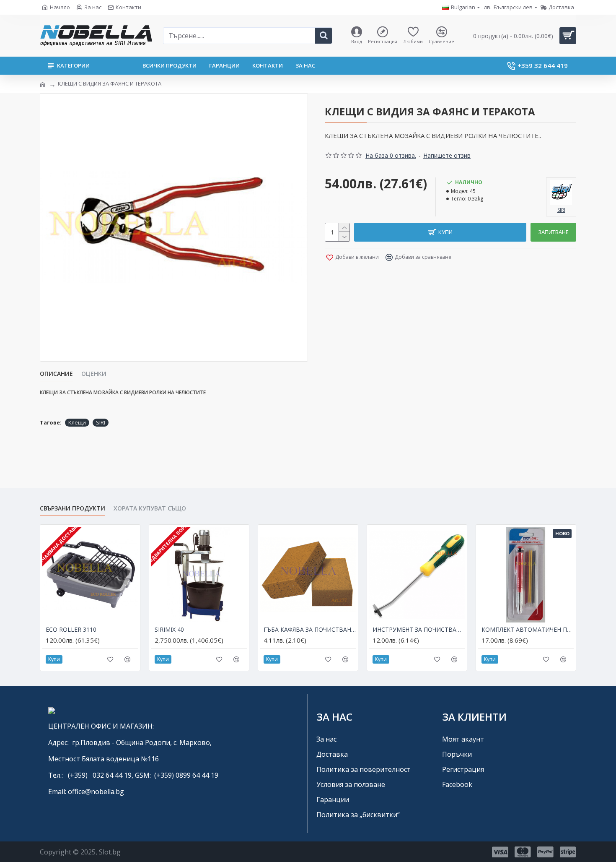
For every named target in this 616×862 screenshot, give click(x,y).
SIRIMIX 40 (169, 629)
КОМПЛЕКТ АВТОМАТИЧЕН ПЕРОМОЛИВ (527, 629)
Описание (56, 374)
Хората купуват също (150, 508)
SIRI (100, 422)
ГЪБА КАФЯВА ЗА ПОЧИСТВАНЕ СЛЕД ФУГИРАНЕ (310, 629)
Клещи (77, 422)
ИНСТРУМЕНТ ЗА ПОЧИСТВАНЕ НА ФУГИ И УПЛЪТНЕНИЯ (419, 629)
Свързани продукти (72, 508)
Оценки (93, 374)
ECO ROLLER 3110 (71, 629)
